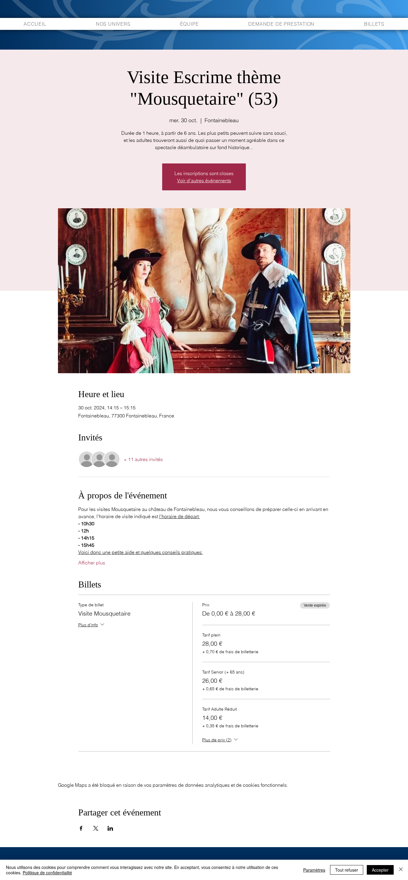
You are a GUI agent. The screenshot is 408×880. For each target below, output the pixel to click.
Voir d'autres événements (204, 180)
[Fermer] (400, 869)
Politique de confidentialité (47, 873)
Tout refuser (346, 870)
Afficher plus (91, 563)
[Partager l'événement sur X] (96, 828)
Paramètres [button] (314, 870)
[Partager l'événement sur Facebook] (81, 828)
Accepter (380, 870)
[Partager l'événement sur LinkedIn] (110, 828)
